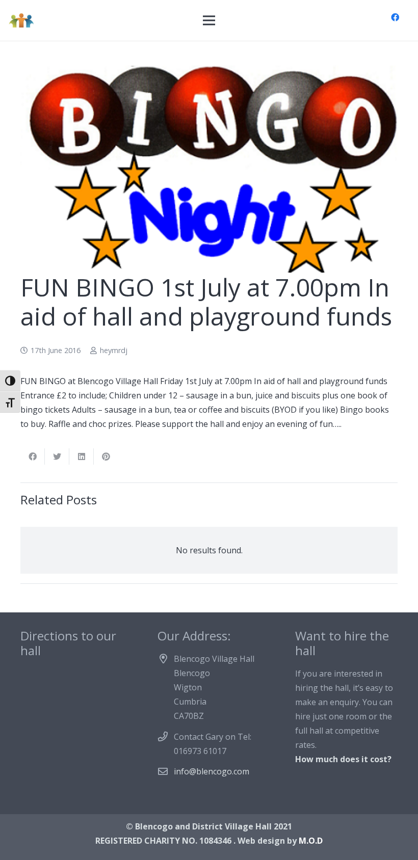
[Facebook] (395, 17)
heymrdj (113, 350)
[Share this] (32, 456)
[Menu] (209, 20)
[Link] (21, 20)
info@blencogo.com (211, 771)
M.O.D (311, 840)
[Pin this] (106, 456)
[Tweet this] (57, 456)
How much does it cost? (343, 759)
